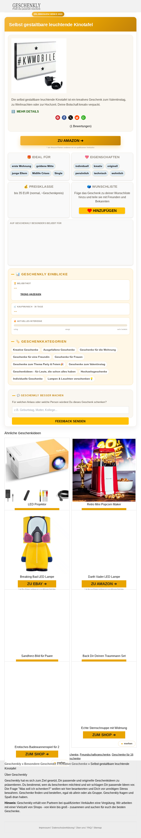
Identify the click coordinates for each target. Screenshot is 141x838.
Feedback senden (70, 421)
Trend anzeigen (30, 294)
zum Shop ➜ (37, 754)
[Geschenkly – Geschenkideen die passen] (26, 6)
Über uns (80, 827)
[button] (57, 117)
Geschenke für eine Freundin (31, 356)
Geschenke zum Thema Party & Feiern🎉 (38, 364)
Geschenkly (13, 763)
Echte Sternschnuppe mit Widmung (104, 727)
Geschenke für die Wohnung (98, 349)
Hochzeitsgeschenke (94, 371)
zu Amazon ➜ (71, 141)
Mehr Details (25, 111)
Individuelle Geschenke (28, 378)
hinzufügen (105, 211)
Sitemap (97, 827)
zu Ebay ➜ (37, 584)
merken (126, 743)
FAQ (89, 827)
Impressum (44, 827)
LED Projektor (37, 504)
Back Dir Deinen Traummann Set (104, 655)
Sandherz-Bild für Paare (37, 655)
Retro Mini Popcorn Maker (104, 504)
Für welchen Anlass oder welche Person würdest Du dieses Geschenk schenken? (59, 401)
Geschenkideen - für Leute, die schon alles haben (44, 371)
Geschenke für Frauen (69, 356)
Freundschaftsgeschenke (95, 754)
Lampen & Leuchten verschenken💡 (70, 378)
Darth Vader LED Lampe (104, 576)
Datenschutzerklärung (63, 827)
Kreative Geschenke (25, 349)
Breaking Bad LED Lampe (37, 576)
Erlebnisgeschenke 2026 (48, 14)
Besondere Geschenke (40, 763)
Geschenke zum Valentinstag (87, 364)
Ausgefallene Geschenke (59, 349)
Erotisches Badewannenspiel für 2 (37, 747)
